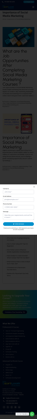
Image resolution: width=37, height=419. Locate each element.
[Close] (34, 187)
